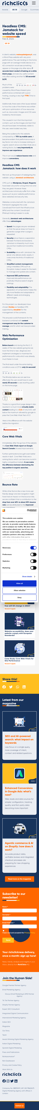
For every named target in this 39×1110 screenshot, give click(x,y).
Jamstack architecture (24, 178)
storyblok (17, 310)
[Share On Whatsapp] (17, 687)
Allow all (19, 583)
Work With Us (7, 1069)
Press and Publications (10, 1052)
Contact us (19, 1106)
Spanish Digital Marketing (12, 1048)
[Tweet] (11, 687)
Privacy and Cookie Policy (12, 1065)
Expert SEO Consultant (11, 1009)
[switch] (33, 554)
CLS (20, 410)
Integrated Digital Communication (15, 1013)
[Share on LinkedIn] (24, 686)
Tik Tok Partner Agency (10, 1000)
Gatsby (12, 307)
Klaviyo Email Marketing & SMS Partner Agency (19, 995)
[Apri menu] (33, 3)
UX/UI (7, 43)
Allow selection (19, 590)
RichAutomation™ (8, 1056)
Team (4, 1035)
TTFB (27, 96)
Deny (19, 597)
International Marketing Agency (14, 1018)
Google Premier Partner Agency (14, 985)
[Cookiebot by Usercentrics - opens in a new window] (28, 510)
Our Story (6, 1031)
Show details (27, 576)
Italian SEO (6, 1022)
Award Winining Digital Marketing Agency (17, 1039)
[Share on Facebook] (4, 687)
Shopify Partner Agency (11, 1005)
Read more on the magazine (19, 879)
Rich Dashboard (8, 1061)
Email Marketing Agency (11, 990)
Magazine (6, 1026)
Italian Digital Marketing (11, 1044)
